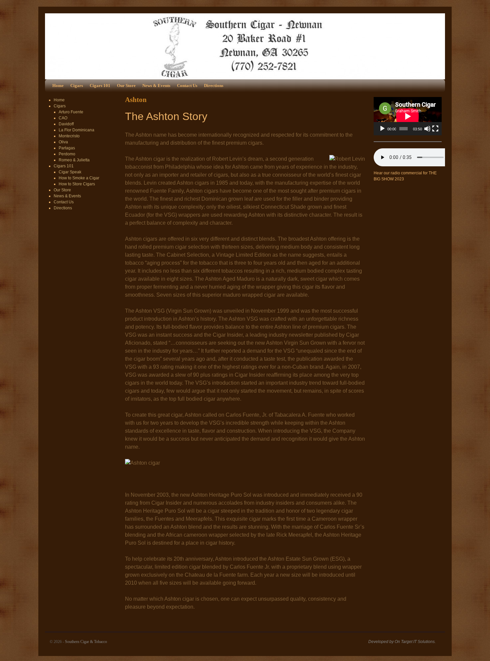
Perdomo (67, 154)
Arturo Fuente (71, 112)
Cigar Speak (70, 172)
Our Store (126, 85)
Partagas (67, 148)
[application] (408, 116)
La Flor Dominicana (76, 130)
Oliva (63, 142)
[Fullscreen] (435, 128)
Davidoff (66, 124)
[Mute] (427, 128)
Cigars (76, 85)
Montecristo (69, 136)
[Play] (382, 128)
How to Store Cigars (77, 184)
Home (58, 85)
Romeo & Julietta (74, 160)
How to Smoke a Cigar (79, 178)
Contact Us (187, 85)
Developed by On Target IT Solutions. (402, 641)
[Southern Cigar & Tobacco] (245, 46)
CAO (63, 118)
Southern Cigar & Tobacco (86, 641)
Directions (213, 85)
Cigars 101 (100, 85)
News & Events (156, 85)
